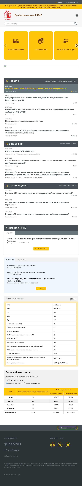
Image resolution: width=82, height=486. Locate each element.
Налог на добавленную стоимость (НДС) (30, 177)
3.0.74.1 (10, 268)
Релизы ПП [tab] (10, 260)
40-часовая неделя (15, 383)
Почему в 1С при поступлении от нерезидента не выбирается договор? (37, 214)
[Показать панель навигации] (76, 15)
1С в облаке (11, 450)
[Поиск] (75, 24)
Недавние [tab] (9, 233)
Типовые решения (11, 196)
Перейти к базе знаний (68, 144)
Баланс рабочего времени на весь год (22, 376)
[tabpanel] (41, 244)
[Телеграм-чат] (68, 445)
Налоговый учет (10, 154)
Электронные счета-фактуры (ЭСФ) (29, 154)
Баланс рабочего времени (18, 372)
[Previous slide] (5, 46)
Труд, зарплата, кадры (12, 166)
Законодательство (65, 81)
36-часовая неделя (33, 383)
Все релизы (41, 289)
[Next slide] (77, 46)
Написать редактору (68, 428)
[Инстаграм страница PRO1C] (52, 445)
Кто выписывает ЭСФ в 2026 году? (20, 151)
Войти (60, 2)
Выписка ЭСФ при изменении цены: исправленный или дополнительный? (39, 193)
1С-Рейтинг (12, 474)
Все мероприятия (41, 249)
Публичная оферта (72, 2)
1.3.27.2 (10, 281)
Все (75, 81)
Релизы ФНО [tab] (21, 260)
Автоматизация (51, 81)
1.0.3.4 (9, 274)
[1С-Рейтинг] (12, 444)
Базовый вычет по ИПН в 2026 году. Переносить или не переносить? (36, 88)
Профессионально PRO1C (28, 15)
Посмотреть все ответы (67, 186)
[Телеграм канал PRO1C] (60, 445)
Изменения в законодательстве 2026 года (24, 121)
